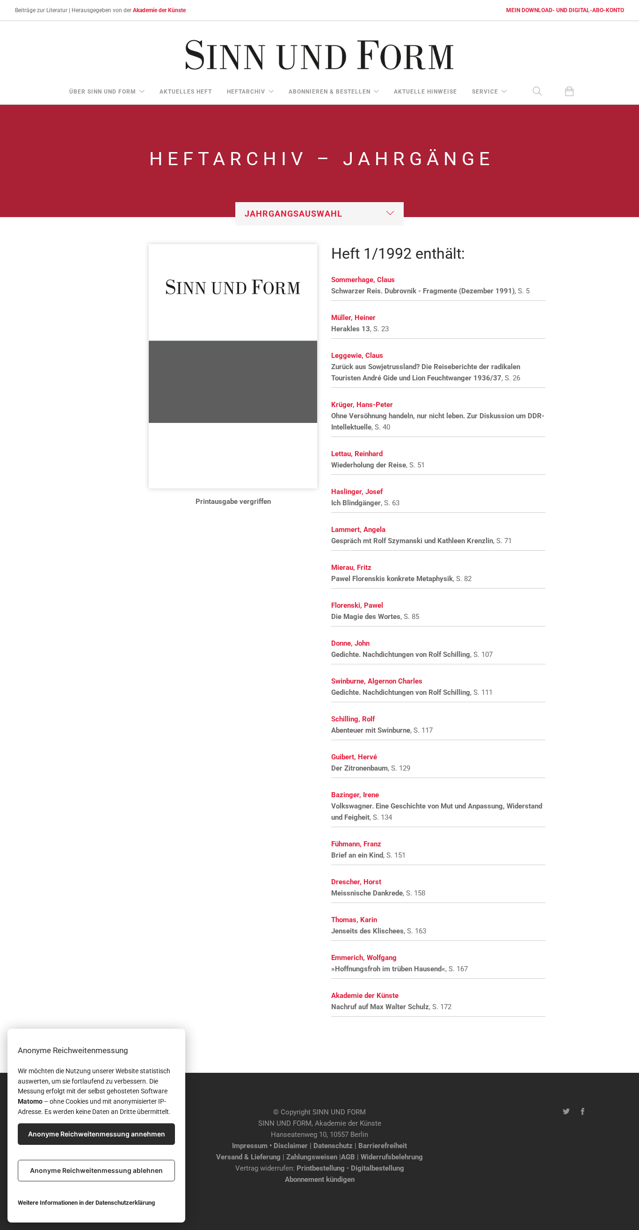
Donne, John (350, 643)
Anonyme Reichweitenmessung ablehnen (96, 1170)
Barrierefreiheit (382, 1146)
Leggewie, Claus (357, 355)
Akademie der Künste (159, 10)
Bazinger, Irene (355, 795)
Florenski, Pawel (357, 605)
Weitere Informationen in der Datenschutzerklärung (86, 1202)
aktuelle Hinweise (425, 91)
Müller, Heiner (353, 317)
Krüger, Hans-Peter (362, 404)
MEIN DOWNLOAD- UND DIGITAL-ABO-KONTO (565, 10)
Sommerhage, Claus (363, 280)
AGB (348, 1157)
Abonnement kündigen (320, 1179)
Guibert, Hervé (354, 757)
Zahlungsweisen (311, 1157)
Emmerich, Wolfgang (364, 957)
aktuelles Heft (186, 91)
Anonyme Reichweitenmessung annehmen (96, 1134)
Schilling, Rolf (353, 719)
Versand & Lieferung (248, 1157)
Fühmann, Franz (356, 844)
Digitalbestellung (377, 1168)
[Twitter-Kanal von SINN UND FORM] (566, 1112)
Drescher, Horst (356, 882)
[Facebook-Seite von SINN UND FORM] (582, 1112)
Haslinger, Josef (357, 492)
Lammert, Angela (358, 529)
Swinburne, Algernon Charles (376, 681)
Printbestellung (321, 1168)
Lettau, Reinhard (357, 454)
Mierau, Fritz (351, 567)
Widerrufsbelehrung (392, 1157)
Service (485, 91)
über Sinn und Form (102, 91)
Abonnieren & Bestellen (329, 91)
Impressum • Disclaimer (270, 1146)
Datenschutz (333, 1146)
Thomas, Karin (354, 920)
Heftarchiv (246, 91)
